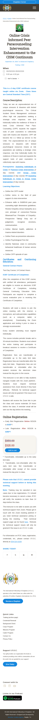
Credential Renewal (9, 620)
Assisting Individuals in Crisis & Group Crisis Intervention (19, 179)
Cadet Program (8, 633)
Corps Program (8, 627)
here (26, 522)
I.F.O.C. (5, 18)
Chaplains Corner (19, 2)
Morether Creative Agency (15, 717)
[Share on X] (15, 555)
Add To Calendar (12, 78)
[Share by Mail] (32, 555)
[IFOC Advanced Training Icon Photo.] (19, 28)
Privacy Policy (7, 639)
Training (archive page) (10, 617)
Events (9, 18)
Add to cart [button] (12, 450)
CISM (22, 65)
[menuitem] (33, 8)
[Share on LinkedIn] (24, 555)
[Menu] (33, 8)
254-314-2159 (16, 542)
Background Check (9, 623)
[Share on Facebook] (7, 555)
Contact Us (7, 636)
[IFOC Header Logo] (7, 8)
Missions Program (9, 630)
